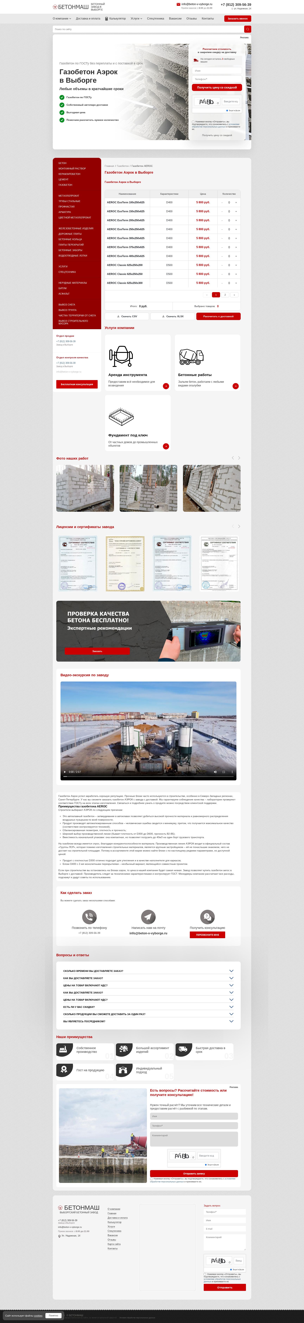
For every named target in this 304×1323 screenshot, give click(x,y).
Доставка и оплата (88, 18)
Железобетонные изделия (76, 228)
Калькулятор (117, 18)
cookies (38, 1315)
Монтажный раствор (72, 168)
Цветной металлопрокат (75, 217)
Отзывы (191, 18)
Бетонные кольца (70, 239)
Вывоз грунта (68, 310)
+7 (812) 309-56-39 (236, 4)
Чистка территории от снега (77, 315)
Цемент (63, 179)
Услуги (135, 18)
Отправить (224, 1287)
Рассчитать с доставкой (218, 316)
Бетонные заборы (70, 250)
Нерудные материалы (73, 283)
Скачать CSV (129, 316)
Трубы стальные (69, 201)
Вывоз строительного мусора (73, 322)
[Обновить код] (218, 103)
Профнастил (67, 206)
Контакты (208, 18)
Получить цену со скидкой (217, 87)
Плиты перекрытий (71, 244)
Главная (109, 165)
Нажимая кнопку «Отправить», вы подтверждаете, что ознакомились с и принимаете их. (216, 125)
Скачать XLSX (174, 316)
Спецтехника (155, 18)
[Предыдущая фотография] (232, 457)
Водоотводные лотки (73, 255)
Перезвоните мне (207, 934)
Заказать (97, 651)
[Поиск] (247, 29)
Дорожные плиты (70, 234)
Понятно (53, 1315)
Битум (62, 288)
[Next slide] (239, 526)
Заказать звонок (238, 18)
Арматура (65, 212)
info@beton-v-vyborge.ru (197, 4)
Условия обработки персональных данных (137, 1318)
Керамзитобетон (69, 174)
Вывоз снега (67, 304)
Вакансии (175, 18)
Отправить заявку (194, 1173)
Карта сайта (114, 1244)
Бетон (62, 163)
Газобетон (65, 185)
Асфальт (64, 293)
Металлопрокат (69, 196)
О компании (60, 18)
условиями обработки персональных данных (215, 125)
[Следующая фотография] (239, 457)
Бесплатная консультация (77, 384)
